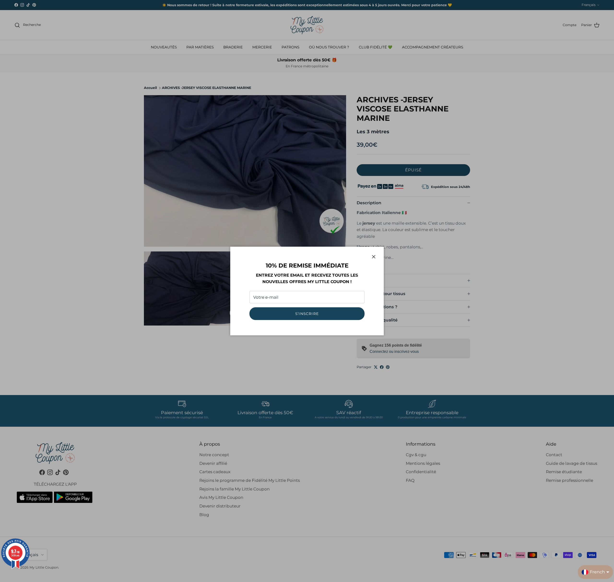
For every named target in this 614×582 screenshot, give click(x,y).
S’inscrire (307, 313)
